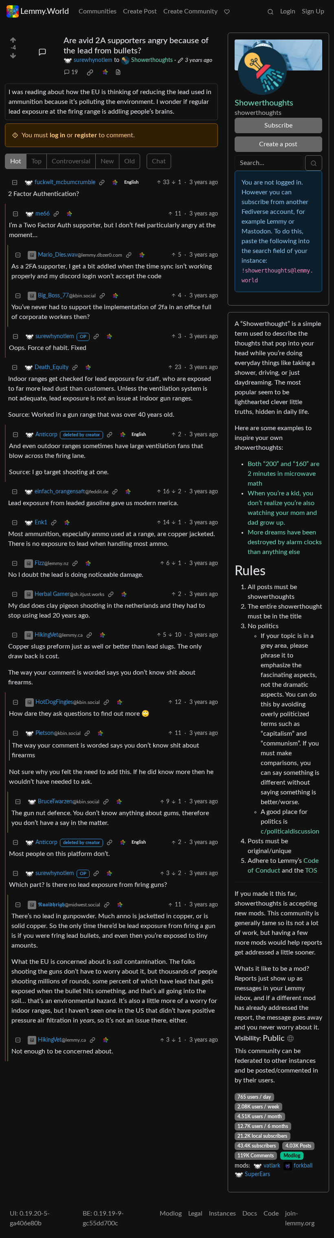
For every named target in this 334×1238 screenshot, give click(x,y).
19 (74, 72)
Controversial (71, 161)
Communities (97, 11)
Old (129, 161)
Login (287, 11)
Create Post (140, 11)
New (107, 161)
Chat (159, 161)
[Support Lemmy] (227, 11)
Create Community (190, 11)
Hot (15, 161)
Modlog (291, 1155)
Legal (195, 1213)
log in (57, 135)
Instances (222, 1213)
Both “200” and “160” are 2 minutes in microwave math (283, 474)
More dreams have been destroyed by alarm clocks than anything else (285, 542)
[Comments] (42, 52)
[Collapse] (14, 182)
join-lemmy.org (299, 1218)
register (86, 135)
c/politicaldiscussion (290, 831)
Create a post (278, 144)
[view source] (118, 72)
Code (271, 1213)
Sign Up (313, 11)
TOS (311, 870)
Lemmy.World (44, 11)
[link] (90, 72)
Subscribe (278, 125)
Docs (249, 1213)
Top (36, 161)
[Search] (270, 11)
